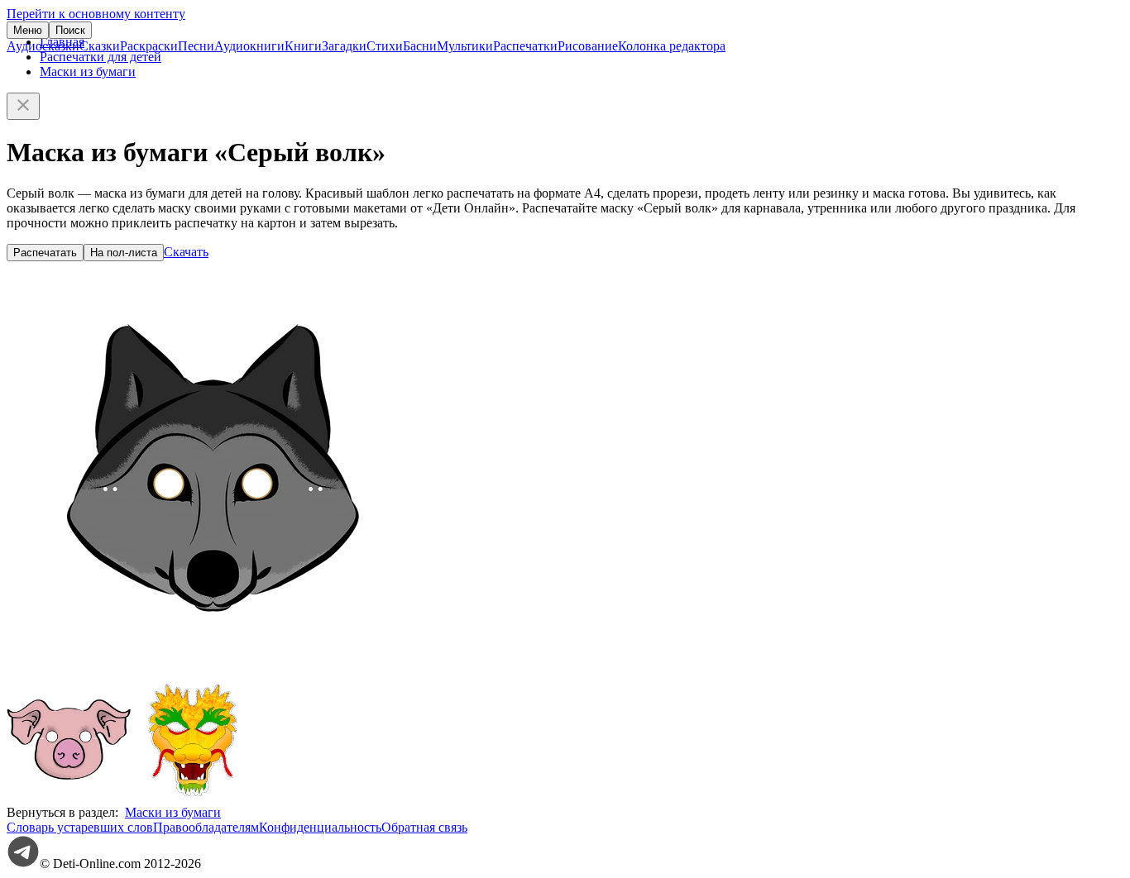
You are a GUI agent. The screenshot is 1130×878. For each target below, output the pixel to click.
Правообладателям (206, 827)
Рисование (588, 46)
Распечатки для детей (100, 57)
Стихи (384, 46)
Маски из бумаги (88, 71)
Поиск (70, 30)
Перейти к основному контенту (96, 14)
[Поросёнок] (69, 797)
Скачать (186, 252)
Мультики (465, 46)
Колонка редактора (671, 46)
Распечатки (525, 46)
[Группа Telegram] (23, 864)
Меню (27, 30)
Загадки (344, 46)
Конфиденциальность (320, 827)
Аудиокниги (249, 46)
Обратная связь (424, 827)
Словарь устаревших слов (80, 827)
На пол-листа (123, 252)
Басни (420, 46)
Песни (196, 46)
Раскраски (149, 46)
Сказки (99, 46)
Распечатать (45, 252)
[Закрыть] (23, 106)
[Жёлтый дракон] (193, 797)
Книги (303, 46)
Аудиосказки (43, 46)
